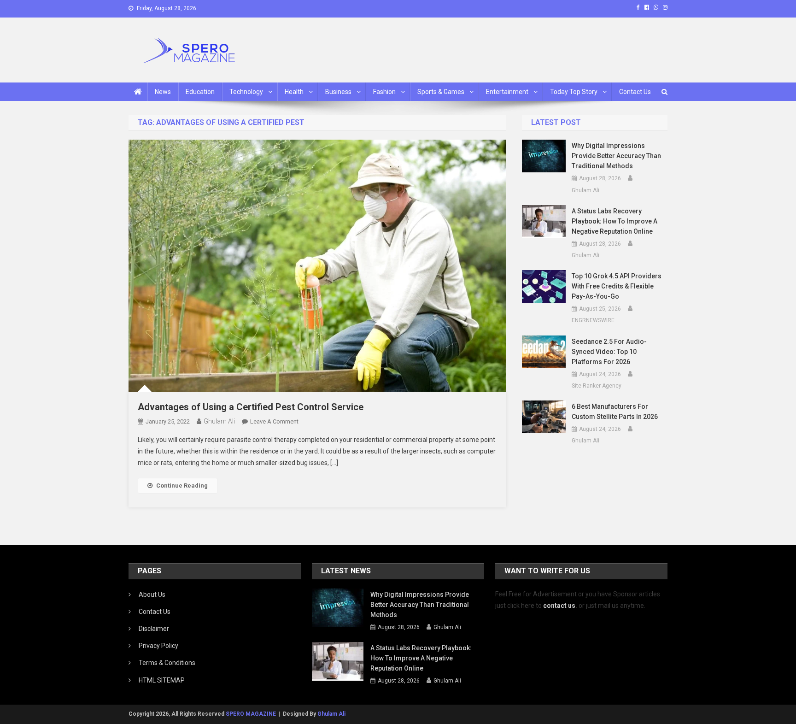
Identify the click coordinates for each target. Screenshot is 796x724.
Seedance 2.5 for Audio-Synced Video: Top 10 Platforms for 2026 (609, 351)
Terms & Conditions (167, 662)
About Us (152, 594)
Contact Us (635, 91)
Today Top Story (573, 91)
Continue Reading (182, 485)
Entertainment (507, 91)
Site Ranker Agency (596, 386)
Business (338, 91)
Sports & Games (440, 91)
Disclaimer (154, 628)
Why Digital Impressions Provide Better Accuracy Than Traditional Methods (616, 156)
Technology (246, 91)
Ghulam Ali (219, 421)
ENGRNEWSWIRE (593, 320)
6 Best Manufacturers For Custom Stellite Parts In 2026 (615, 411)
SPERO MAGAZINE (251, 714)
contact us (559, 605)
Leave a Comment (274, 421)
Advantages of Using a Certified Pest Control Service (250, 406)
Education (200, 91)
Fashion (384, 91)
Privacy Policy (158, 645)
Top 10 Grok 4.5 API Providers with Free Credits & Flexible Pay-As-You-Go (616, 286)
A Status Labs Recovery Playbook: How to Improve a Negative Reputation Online (614, 221)
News (163, 91)
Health (294, 91)
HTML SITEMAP (162, 680)
